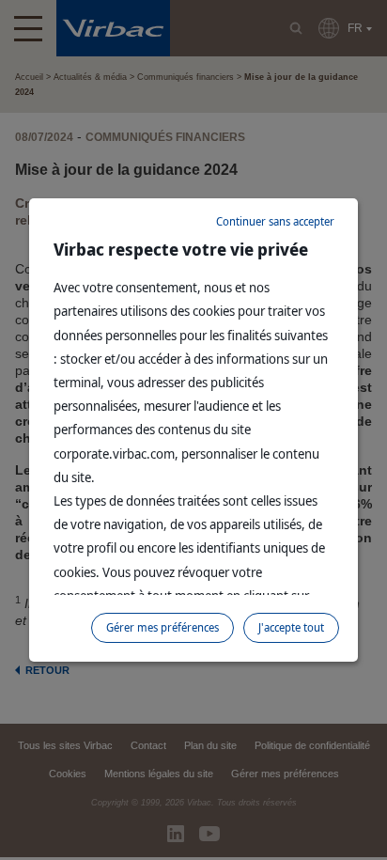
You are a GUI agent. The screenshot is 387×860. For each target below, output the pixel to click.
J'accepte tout (291, 627)
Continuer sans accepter (275, 221)
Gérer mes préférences (162, 627)
